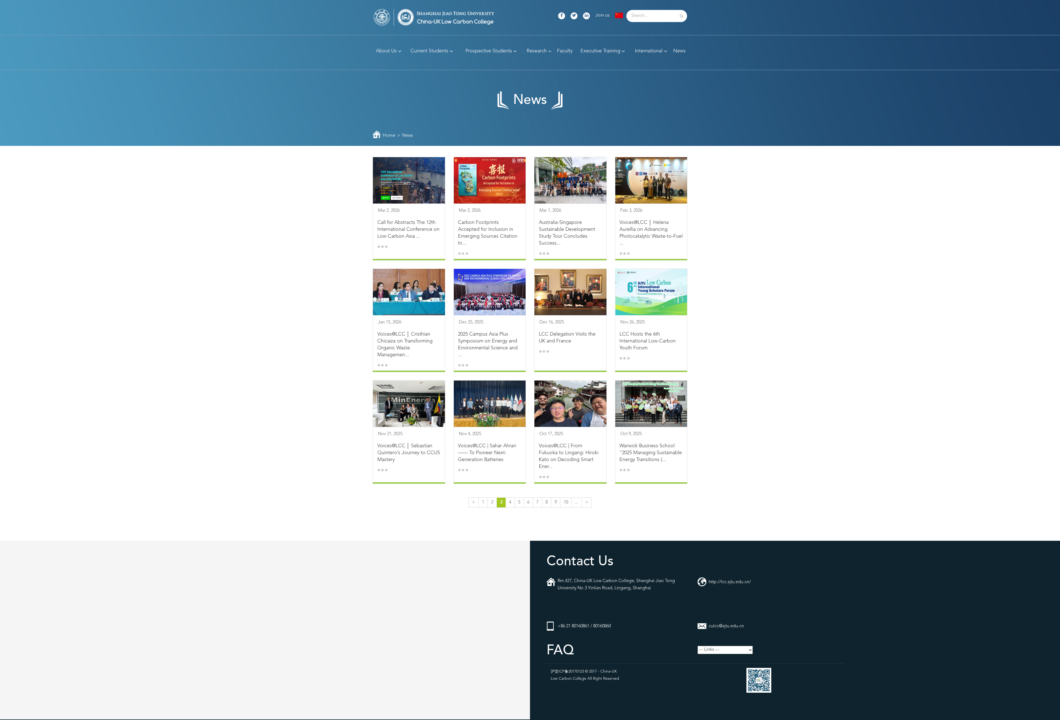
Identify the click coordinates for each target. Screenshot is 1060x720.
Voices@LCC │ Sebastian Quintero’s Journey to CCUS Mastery (408, 452)
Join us (602, 15)
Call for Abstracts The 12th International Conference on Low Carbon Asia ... (408, 229)
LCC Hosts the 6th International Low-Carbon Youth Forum (647, 341)
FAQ (560, 650)
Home (389, 135)
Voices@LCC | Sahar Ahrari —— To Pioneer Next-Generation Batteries (487, 452)
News (407, 135)
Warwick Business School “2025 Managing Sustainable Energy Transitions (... (650, 452)
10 (566, 502)
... (576, 502)
